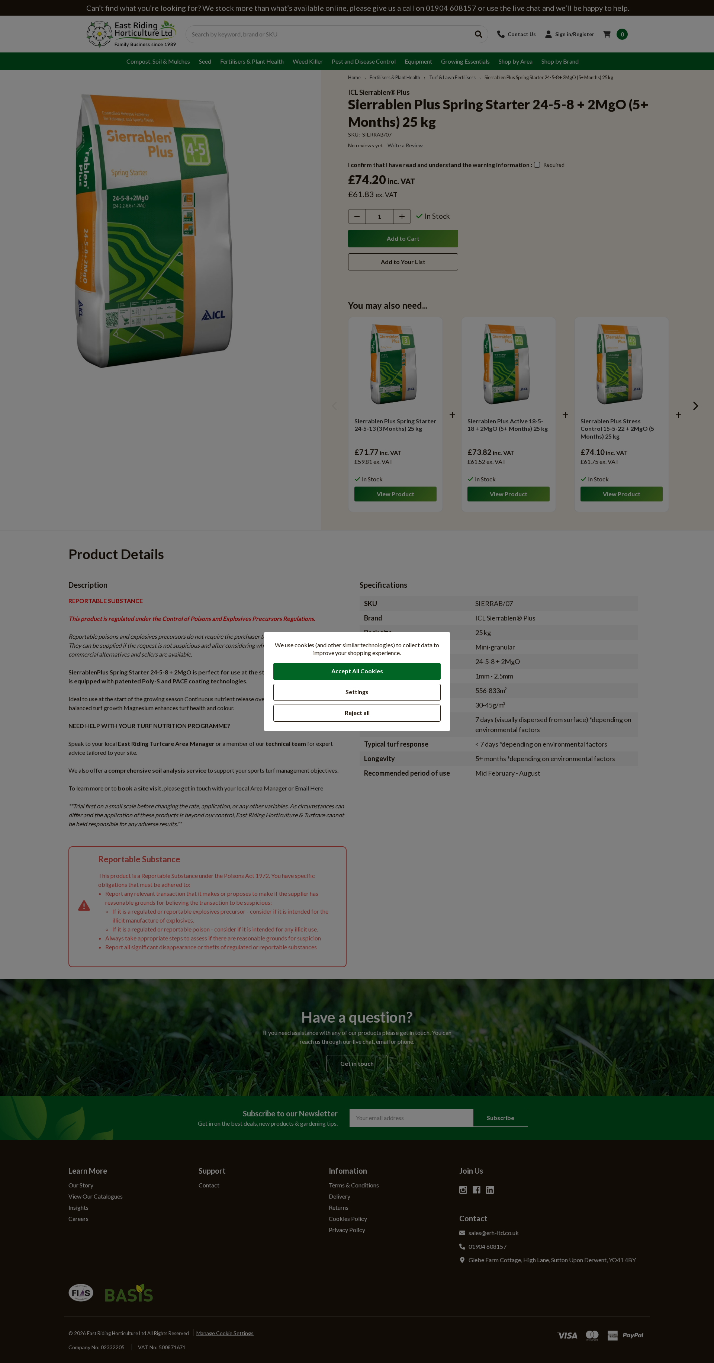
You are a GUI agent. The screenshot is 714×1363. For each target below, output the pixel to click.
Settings (357, 691)
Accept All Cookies (357, 670)
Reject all (357, 712)
